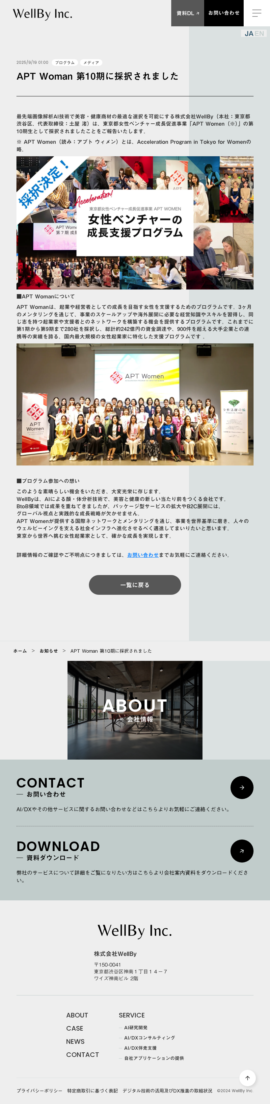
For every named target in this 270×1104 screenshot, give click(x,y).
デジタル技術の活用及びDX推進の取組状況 (167, 1091)
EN (259, 33)
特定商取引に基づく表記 (92, 1091)
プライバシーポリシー (39, 1091)
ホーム (20, 651)
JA (249, 33)
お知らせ (49, 651)
